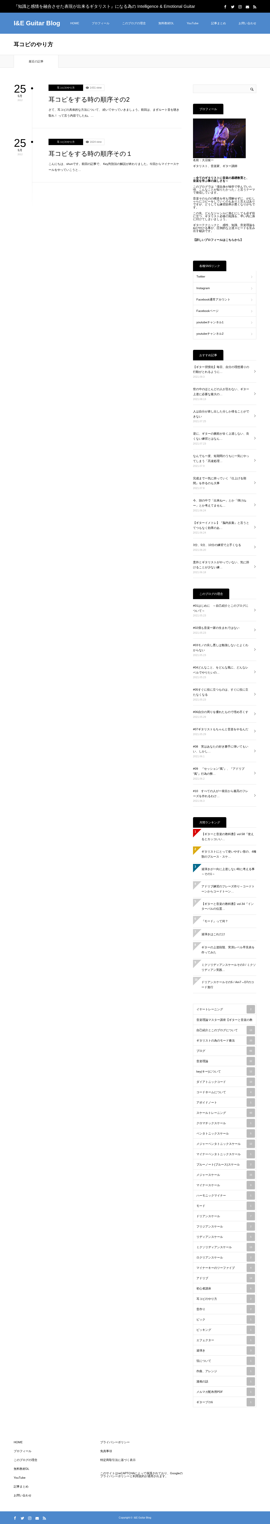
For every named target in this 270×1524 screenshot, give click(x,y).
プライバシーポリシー (115, 1442)
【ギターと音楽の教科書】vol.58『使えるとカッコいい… (227, 836)
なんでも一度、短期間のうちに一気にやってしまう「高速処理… (221, 458)
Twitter (200, 276)
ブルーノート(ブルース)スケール (223, 1164)
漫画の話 (223, 1381)
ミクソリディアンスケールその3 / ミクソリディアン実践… (228, 967)
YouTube (192, 23)
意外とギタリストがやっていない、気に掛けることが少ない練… (221, 565)
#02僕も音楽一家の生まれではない (216, 627)
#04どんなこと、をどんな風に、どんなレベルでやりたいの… (220, 670)
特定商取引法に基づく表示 (118, 1460)
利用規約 (138, 1476)
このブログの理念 (134, 23)
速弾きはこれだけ (213, 934)
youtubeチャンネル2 (210, 333)
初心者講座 (223, 1288)
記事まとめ (218, 23)
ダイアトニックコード (224, 1081)
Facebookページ (207, 311)
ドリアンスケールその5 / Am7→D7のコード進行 (227, 984)
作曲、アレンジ (223, 1371)
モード (223, 1205)
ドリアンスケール (223, 1216)
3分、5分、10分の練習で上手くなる (217, 545)
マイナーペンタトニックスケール (223, 1154)
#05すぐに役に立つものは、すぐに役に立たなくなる (220, 692)
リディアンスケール (223, 1236)
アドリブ (224, 1278)
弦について (223, 1360)
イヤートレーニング (223, 1009)
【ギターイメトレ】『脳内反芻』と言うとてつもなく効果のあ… (221, 525)
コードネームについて (223, 1092)
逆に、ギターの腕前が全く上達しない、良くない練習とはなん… (221, 436)
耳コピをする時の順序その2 (89, 99)
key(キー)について (224, 1071)
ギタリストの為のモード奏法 (224, 1040)
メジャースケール (224, 1174)
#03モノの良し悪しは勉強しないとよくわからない (220, 647)
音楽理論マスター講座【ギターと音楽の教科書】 (224, 1021)
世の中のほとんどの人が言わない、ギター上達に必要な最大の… (221, 391)
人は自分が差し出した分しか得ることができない (221, 414)
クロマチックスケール (223, 1123)
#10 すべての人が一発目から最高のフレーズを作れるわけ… (220, 793)
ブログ (224, 1050)
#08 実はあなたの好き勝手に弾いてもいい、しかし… (220, 749)
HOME (74, 23)
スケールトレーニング (224, 1112)
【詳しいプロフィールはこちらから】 (218, 239)
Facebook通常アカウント (213, 299)
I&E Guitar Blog (37, 23)
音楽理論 (224, 1061)
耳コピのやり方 (66, 87)
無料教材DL (166, 23)
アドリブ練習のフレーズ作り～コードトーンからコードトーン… (228, 889)
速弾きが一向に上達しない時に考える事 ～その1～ (228, 871)
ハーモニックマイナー (223, 1195)
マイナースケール (223, 1185)
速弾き (223, 1350)
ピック (223, 1319)
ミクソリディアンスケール (224, 1247)
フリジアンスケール (223, 1226)
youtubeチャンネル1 (210, 322)
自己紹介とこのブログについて (224, 1030)
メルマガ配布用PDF (223, 1391)
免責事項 (106, 1451)
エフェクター (223, 1340)
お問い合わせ (247, 23)
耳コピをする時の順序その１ (90, 153)
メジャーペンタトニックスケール (224, 1143)
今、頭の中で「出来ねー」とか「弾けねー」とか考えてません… (219, 503)
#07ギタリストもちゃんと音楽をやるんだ (220, 729)
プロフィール (100, 23)
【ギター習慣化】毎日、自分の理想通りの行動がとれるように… (221, 369)
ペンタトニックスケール (223, 1133)
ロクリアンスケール (223, 1257)
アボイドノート (223, 1102)
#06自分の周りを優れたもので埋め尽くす (220, 712)
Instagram (203, 288)
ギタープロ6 (223, 1402)
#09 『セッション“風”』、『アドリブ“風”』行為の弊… (218, 771)
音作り (223, 1309)
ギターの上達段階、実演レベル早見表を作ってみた (228, 950)
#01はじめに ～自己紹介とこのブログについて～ (220, 608)
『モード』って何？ (214, 921)
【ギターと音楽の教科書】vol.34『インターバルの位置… (227, 906)
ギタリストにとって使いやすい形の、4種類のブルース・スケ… (228, 854)
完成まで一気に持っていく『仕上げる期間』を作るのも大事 (219, 481)
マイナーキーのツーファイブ (223, 1267)
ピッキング (223, 1329)
